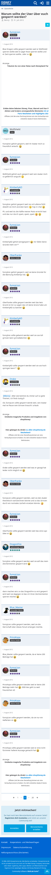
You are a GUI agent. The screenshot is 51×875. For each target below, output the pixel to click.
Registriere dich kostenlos (16, 818)
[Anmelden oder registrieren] (41, 3)
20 (33, 797)
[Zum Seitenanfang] (47, 871)
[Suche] (35, 3)
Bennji (7, 396)
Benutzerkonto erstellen (37, 828)
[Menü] (47, 3)
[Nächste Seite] (37, 797)
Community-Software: (25, 871)
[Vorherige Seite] (14, 797)
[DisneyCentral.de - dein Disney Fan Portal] (6, 3)
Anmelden (14, 828)
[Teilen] (47, 25)
